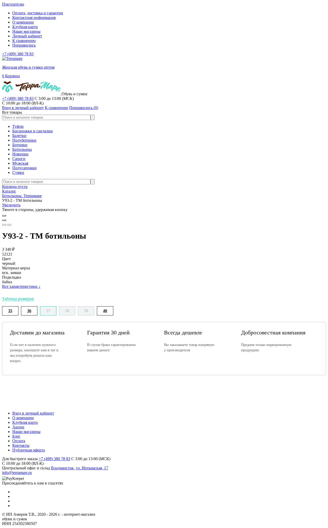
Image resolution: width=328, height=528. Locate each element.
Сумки (18, 172)
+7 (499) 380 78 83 (18, 54)
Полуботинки (24, 140)
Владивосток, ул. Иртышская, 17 (79, 468)
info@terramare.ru (17, 472)
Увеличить (11, 205)
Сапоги (18, 158)
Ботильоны (22, 149)
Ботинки (19, 145)
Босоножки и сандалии (32, 131)
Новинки (20, 154)
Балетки (19, 135)
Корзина (11, 76)
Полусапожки (24, 168)
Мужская (20, 163)
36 (29, 311)
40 (105, 311)
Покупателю (13, 4)
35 (10, 311)
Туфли (18, 126)
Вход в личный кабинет (33, 413)
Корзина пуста (14, 186)
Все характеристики (21, 286)
